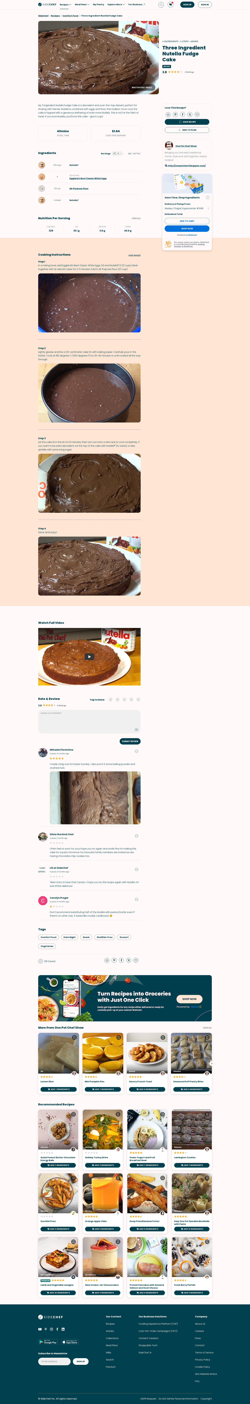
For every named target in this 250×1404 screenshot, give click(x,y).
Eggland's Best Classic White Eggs (88, 178)
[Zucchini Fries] (58, 1203)
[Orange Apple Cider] (103, 1203)
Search (110, 1359)
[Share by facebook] (183, 114)
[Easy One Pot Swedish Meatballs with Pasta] (192, 1203)
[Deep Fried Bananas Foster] (147, 1203)
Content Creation (148, 1338)
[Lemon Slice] (58, 1063)
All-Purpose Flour (79, 188)
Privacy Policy (202, 1359)
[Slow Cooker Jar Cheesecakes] (103, 1267)
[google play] (48, 1342)
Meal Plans (112, 1345)
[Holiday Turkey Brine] (103, 1140)
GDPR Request (148, 1398)
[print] (169, 114)
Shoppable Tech (148, 1345)
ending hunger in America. (189, 245)
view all (207, 1028)
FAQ (197, 1381)
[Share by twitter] (191, 114)
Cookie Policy (202, 1367)
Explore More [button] (115, 4)
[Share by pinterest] (176, 114)
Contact (200, 1345)
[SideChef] (50, 1318)
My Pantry (98, 4)
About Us (200, 1323)
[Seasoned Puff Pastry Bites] (191, 1063)
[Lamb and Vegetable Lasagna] (58, 1267)
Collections (112, 1338)
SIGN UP (187, 4)
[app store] (70, 1342)
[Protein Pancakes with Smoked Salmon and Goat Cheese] (147, 1267)
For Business (135, 4)
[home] (47, 4)
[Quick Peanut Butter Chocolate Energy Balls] (58, 1140)
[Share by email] (198, 114)
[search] (161, 5)
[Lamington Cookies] (192, 1140)
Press (198, 1338)
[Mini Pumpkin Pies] (102, 1063)
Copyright (206, 1398)
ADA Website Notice (206, 1374)
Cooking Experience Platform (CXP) (158, 1323)
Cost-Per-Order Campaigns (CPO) (158, 1331)
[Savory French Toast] (147, 1063)
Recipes (110, 1323)
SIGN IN (205, 4)
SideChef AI (145, 1352)
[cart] (170, 5)
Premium (111, 1367)
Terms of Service (204, 1352)
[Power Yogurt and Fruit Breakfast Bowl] (147, 1140)
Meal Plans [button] (81, 4)
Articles (110, 1331)
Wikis (108, 1352)
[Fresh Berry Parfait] (192, 1267)
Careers (199, 1331)
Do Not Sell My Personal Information (178, 1398)
